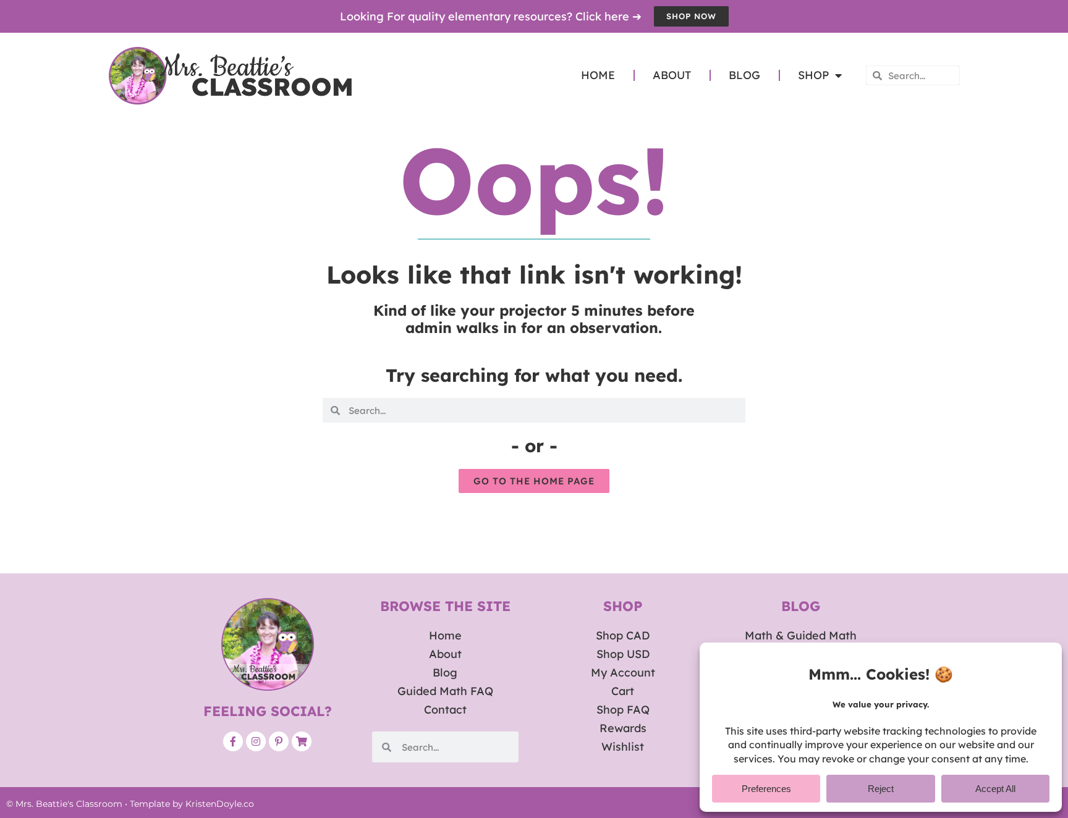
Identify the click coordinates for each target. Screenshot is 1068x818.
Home (598, 75)
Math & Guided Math (801, 635)
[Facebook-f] (233, 741)
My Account (623, 672)
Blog (744, 75)
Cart (622, 691)
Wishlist (622, 747)
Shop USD (623, 654)
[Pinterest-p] (279, 741)
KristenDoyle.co (219, 803)
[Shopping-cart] (302, 741)
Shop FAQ (623, 709)
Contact (445, 709)
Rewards (623, 728)
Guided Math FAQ (445, 691)
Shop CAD (623, 635)
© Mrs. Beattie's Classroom (64, 803)
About (672, 75)
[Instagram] (256, 741)
